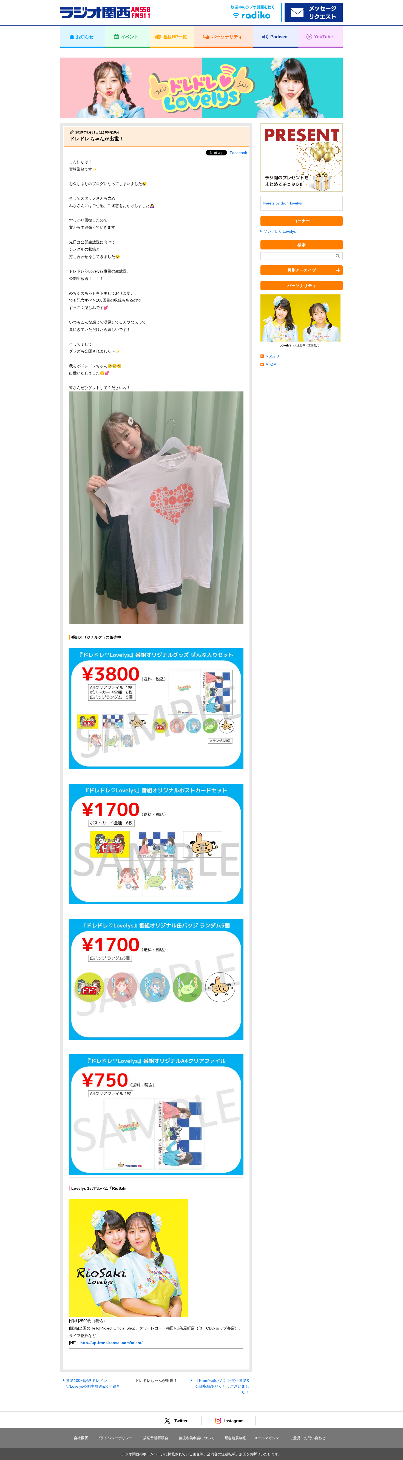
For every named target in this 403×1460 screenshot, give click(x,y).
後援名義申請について (196, 1438)
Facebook (238, 152)
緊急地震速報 (235, 1438)
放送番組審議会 (155, 1438)
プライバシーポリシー (114, 1438)
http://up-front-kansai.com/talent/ (111, 1342)
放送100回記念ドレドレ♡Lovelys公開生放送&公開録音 (93, 1383)
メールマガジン (266, 1438)
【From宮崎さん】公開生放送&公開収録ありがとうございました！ (222, 1386)
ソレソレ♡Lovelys (279, 231)
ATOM (271, 364)
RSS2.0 (272, 356)
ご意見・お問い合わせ (307, 1438)
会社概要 (81, 1438)
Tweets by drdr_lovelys (282, 203)
